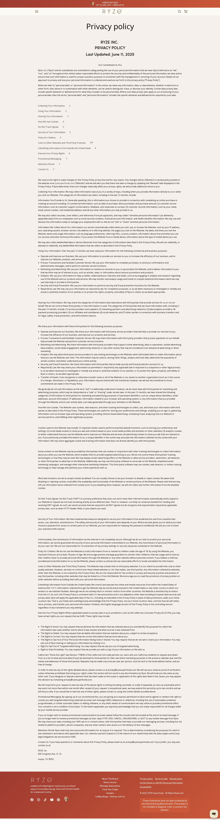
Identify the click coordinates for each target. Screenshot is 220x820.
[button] (179, 11)
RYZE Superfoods (155, 793)
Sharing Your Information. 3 (53, 116)
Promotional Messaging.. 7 (52, 158)
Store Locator (110, 782)
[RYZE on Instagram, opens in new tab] (38, 799)
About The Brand (110, 779)
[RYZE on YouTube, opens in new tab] (51, 799)
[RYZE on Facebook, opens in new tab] (31, 799)
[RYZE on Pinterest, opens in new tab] (58, 799)
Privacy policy (146, 779)
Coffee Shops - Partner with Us (110, 797)
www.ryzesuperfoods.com (62, 183)
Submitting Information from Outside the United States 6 (67, 148)
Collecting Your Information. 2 (54, 105)
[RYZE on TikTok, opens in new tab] (45, 799)
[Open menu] (64, 11)
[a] (92, 142)
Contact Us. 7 (46, 169)
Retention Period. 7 (49, 164)
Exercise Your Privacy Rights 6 (54, 153)
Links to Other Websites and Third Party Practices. (64, 142)
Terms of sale (161, 779)
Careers (110, 793)
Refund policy (176, 779)
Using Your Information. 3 (52, 111)
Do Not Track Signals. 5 (51, 126)
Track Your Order (110, 789)
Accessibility (145, 787)
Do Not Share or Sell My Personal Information (161, 783)
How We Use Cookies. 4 (51, 121)
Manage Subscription (110, 786)
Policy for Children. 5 (49, 137)
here (103, 643)
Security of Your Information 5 (54, 132)
